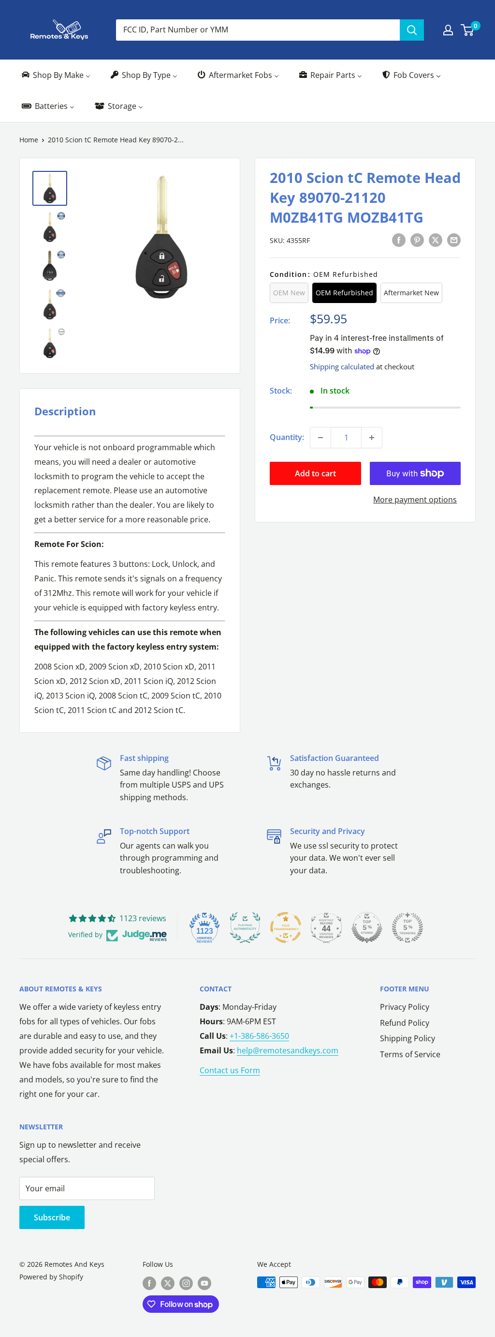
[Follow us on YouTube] (204, 1283)
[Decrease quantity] (320, 437)
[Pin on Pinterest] (417, 239)
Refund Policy (404, 1023)
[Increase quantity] (372, 437)
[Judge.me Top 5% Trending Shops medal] (407, 927)
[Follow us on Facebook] (149, 1283)
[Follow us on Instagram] (186, 1283)
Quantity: (287, 437)
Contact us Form (230, 1070)
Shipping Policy (407, 1038)
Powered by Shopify (51, 1276)
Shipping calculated (342, 366)
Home (28, 139)
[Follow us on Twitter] (168, 1283)
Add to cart (315, 473)
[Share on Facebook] (399, 239)
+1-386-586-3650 (259, 1036)
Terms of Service (410, 1054)
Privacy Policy (404, 1007)
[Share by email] (454, 239)
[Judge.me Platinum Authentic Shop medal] (245, 927)
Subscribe (52, 1217)
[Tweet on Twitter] (435, 239)
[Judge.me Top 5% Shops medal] (366, 927)
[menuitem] (55, 75)
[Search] (412, 30)
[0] (468, 30)
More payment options (415, 499)
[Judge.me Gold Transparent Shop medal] (285, 927)
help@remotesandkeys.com (287, 1050)
